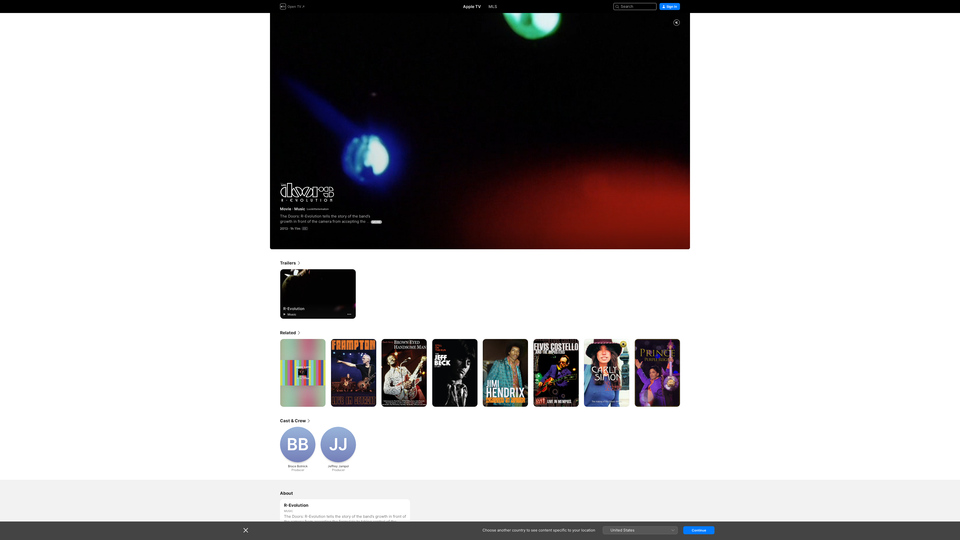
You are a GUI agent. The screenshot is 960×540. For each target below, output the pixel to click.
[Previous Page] (275, 373)
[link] (290, 263)
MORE (376, 222)
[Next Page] (685, 373)
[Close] (246, 530)
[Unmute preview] (676, 23)
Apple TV (472, 6)
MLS (492, 6)
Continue (699, 530)
